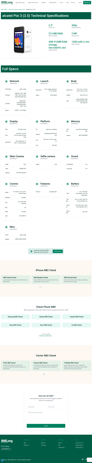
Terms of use (79, 442)
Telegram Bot (61, 447)
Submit (46, 426)
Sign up (88, 2)
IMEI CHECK (4, 9)
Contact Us (43, 445)
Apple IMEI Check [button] (20, 2)
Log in (79, 2)
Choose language (5, 446)
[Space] (7, 441)
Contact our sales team (45, 335)
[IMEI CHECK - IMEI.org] (7, 2)
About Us (43, 442)
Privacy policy (79, 445)
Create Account (58, 251)
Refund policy (79, 447)
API (59, 445)
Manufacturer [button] (52, 2)
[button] (40, 287)
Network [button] (43, 2)
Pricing (72, 2)
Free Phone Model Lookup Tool (17, 9)
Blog (67, 2)
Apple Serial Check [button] (33, 2)
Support (26, 445)
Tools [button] (61, 2)
